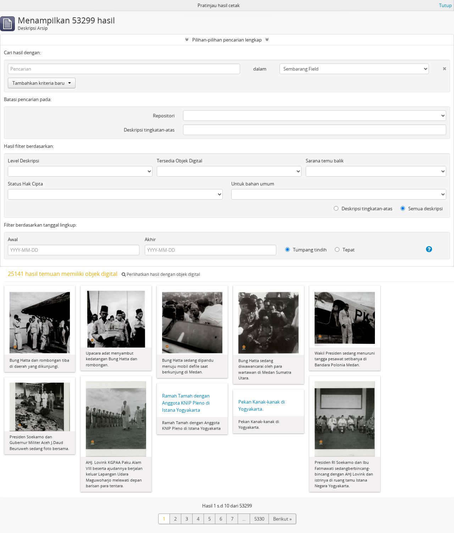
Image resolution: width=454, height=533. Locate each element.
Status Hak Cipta (25, 184)
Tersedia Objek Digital (179, 160)
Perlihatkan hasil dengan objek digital (163, 274)
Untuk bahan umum (252, 184)
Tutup (445, 5)
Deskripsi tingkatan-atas (149, 130)
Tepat (348, 249)
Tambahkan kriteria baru (38, 83)
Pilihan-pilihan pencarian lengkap (227, 40)
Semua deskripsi (425, 208)
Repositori (164, 115)
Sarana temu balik (325, 160)
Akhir (150, 239)
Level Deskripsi (23, 160)
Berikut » (282, 519)
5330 (259, 519)
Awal (13, 239)
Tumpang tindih (309, 249)
